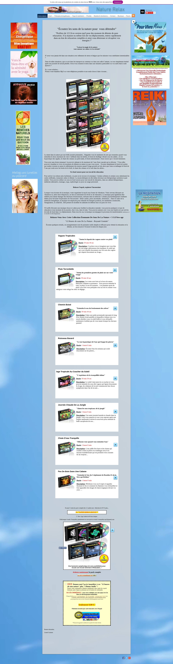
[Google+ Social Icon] (129, 658)
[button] (50, 16)
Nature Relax (110, 9)
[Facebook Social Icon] (124, 658)
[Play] (133, 21)
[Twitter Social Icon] (126, 658)
